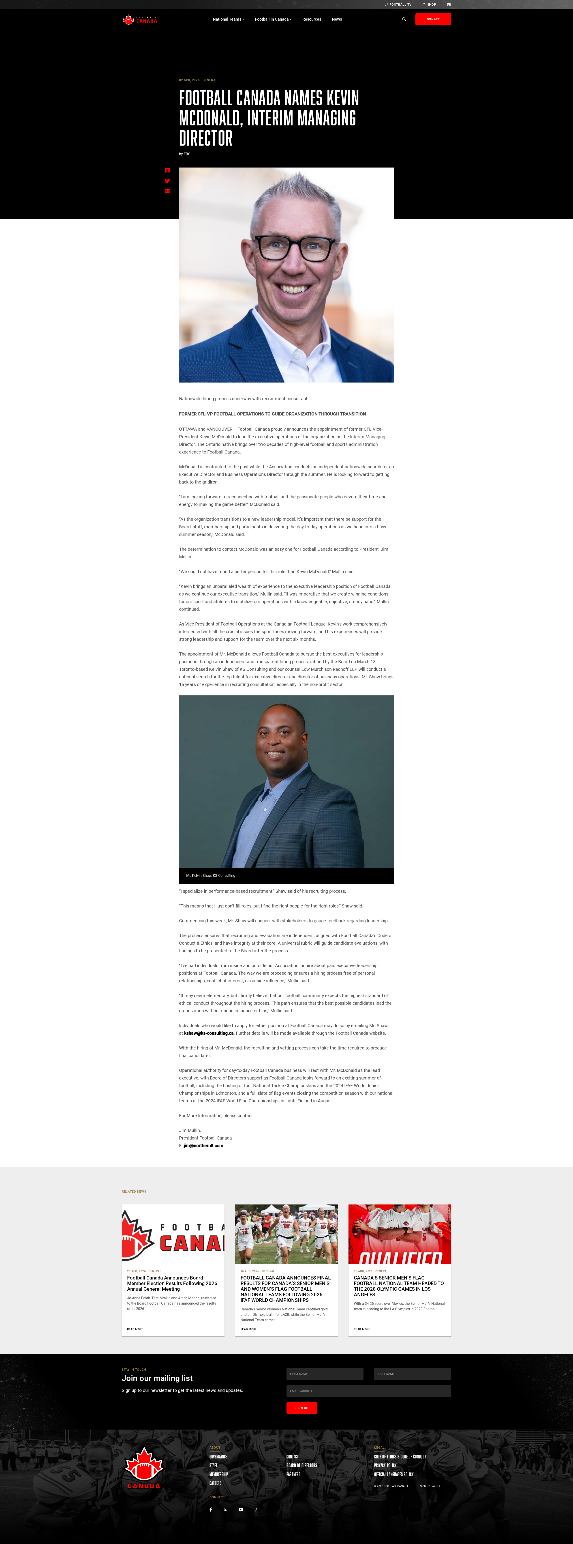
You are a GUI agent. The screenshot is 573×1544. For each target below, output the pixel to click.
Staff (214, 1465)
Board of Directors (301, 1465)
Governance (218, 1456)
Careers (216, 1483)
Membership (219, 1474)
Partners (293, 1474)
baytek (435, 1486)
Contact (292, 1456)
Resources (311, 19)
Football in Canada (272, 19)
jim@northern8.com (203, 1145)
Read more (135, 1329)
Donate (433, 19)
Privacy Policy (385, 1465)
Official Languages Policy (394, 1474)
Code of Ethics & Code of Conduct (400, 1456)
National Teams (227, 19)
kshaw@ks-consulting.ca (209, 1033)
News (337, 19)
